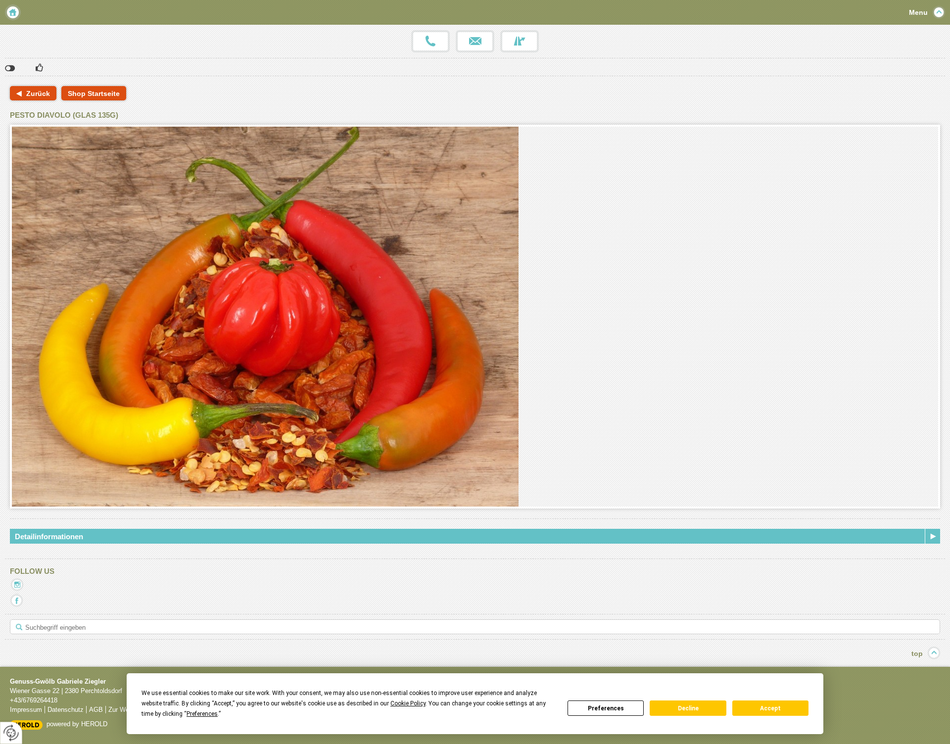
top (917, 653)
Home (13, 12)
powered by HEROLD (77, 724)
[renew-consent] (11, 733)
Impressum (26, 709)
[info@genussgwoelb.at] (475, 41)
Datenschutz (66, 709)
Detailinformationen (49, 536)
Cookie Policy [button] (408, 703)
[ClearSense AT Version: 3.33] (26, 724)
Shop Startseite (94, 93)
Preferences (606, 708)
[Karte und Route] (519, 41)
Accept (770, 708)
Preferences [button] (202, 713)
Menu (918, 12)
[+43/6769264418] (430, 41)
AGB (96, 709)
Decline (688, 708)
